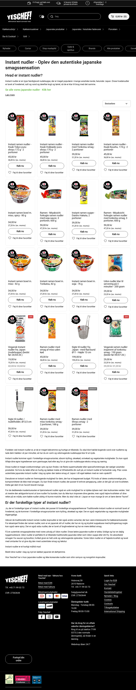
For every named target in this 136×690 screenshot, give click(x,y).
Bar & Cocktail (9, 36)
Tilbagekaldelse (111, 607)
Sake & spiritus (70, 48)
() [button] (121, 16)
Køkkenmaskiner (30, 29)
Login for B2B (110, 580)
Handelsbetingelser (113, 592)
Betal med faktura (46, 587)
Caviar (28, 48)
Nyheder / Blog (111, 596)
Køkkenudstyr (9, 29)
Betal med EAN (45, 583)
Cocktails (108, 603)
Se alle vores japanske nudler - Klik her (28, 89)
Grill (25, 36)
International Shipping (114, 611)
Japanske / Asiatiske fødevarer (86, 29)
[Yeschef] (19, 16)
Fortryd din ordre (18, 659)
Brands (92, 48)
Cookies (108, 600)
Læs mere (10, 95)
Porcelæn (113, 29)
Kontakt (107, 588)
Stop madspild (49, 48)
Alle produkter (113, 48)
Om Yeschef (109, 584)
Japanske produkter (55, 29)
